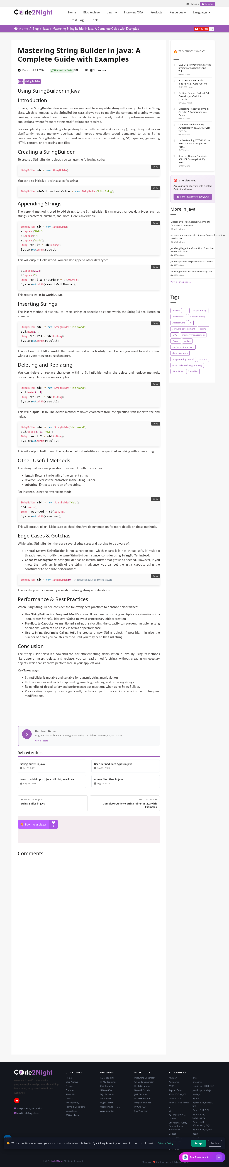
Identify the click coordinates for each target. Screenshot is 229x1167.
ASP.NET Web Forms (179, 1102)
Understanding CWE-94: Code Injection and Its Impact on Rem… (194, 143)
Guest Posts (71, 1110)
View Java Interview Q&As (194, 196)
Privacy (177, 1162)
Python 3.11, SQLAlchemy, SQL (201, 1123)
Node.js (196, 1094)
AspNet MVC (178, 316)
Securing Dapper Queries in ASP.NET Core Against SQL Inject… (193, 159)
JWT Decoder (140, 1094)
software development (183, 328)
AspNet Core (178, 322)
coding (187, 340)
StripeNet (193, 371)
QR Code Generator (144, 1081)
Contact (69, 1098)
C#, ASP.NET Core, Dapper (178, 1117)
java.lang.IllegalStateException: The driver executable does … (192, 250)
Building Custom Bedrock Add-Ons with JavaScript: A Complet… (195, 96)
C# (186, 310)
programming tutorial (183, 359)
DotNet (172, 1133)
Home (72, 12)
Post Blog (77, 20)
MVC (174, 334)
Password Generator (144, 1077)
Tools (95, 20)
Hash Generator (142, 1085)
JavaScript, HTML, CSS (203, 1085)
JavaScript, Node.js (202, 1090)
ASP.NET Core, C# (177, 1094)
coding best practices (183, 347)
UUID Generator (142, 1098)
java (20, 81)
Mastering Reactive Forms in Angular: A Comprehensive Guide (194, 112)
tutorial (203, 328)
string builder (32, 81)
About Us (70, 1094)
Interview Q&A (133, 12)
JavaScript (197, 1081)
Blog (36, 28)
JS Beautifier (106, 1090)
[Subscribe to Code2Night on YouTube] (188, 28)
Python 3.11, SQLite (202, 1129)
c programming (197, 316)
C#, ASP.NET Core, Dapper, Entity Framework (178, 1126)
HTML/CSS (174, 1149)
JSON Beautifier (107, 1077)
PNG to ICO (139, 1106)
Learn (111, 12)
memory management (193, 334)
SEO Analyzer (72, 1115)
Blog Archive (91, 12)
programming (199, 310)
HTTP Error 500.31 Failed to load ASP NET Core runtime (193, 82)
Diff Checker (106, 1098)
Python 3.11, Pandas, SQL (203, 1104)
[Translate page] (187, 4)
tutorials (203, 359)
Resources (177, 12)
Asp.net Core (175, 1090)
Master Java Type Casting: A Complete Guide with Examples (190, 223)
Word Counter (107, 1110)
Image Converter (142, 1102)
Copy (155, 166)
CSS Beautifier (107, 1085)
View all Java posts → (180, 281)
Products (156, 12)
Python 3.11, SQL (201, 1110)
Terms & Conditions (75, 1106)
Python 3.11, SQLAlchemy (199, 1116)
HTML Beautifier (108, 1081)
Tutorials (70, 1090)
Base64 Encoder (142, 1090)
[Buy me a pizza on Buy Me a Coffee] (89, 824)
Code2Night (57, 1161)
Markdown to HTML (110, 1106)
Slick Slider (177, 371)
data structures (180, 353)
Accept (199, 1143)
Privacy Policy (72, 1102)
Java (46, 28)
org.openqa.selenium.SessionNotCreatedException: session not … (192, 236)
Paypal (175, 340)
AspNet (176, 310)
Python (196, 1098)
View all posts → (43, 740)
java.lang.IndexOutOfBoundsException (191, 271)
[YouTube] (17, 1100)
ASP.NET (173, 1085)
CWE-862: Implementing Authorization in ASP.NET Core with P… (194, 128)
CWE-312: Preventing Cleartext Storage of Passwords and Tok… (195, 68)
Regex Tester (106, 1102)
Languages (200, 12)
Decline (215, 1143)
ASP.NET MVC (175, 1098)
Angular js (174, 1081)
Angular (173, 1077)
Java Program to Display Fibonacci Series (191, 261)
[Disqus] (89, 908)
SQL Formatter (107, 1094)
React (195, 1133)
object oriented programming (187, 365)
